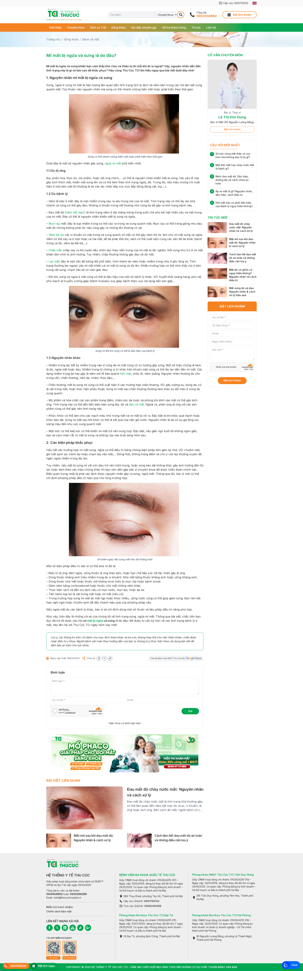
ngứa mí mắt (113, 163)
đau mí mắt (136, 404)
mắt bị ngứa (95, 620)
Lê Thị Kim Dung (232, 117)
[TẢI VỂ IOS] (53, 948)
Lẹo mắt (54, 261)
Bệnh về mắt (90, 39)
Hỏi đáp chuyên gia (143, 27)
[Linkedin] (65, 928)
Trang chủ (53, 39)
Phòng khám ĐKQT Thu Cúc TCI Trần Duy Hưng (223, 874)
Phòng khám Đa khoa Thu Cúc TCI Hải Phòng (221, 915)
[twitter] (104, 658)
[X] (57, 928)
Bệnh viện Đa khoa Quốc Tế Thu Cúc (147, 875)
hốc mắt (125, 373)
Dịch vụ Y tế (98, 27)
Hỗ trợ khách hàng (174, 27)
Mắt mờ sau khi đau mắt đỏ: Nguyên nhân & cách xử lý (242, 243)
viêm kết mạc (75, 212)
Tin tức (196, 27)
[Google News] (88, 928)
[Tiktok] (80, 928)
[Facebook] (49, 928)
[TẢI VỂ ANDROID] (69, 948)
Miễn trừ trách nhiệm (59, 907)
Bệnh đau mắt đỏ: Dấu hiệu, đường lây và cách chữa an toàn (232, 180)
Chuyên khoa (76, 27)
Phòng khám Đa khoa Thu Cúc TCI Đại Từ (146, 915)
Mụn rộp (54, 223)
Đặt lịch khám (232, 129)
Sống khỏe (118, 27)
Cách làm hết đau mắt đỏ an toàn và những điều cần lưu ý (242, 258)
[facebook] (99, 658)
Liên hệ (211, 27)
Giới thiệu (55, 27)
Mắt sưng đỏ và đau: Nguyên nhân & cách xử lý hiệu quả (242, 292)
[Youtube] (72, 928)
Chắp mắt (55, 250)
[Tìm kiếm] (180, 14)
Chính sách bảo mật (59, 911)
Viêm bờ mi (56, 235)
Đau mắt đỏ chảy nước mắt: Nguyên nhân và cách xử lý (241, 227)
